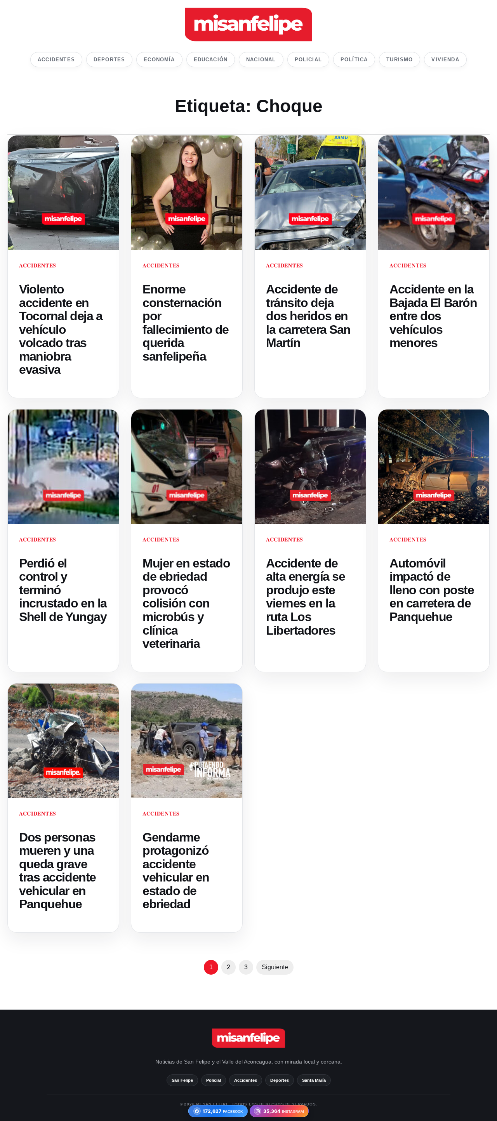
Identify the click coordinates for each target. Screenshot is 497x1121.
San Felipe (182, 1080)
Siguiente (275, 967)
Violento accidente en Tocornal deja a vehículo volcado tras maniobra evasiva (60, 329)
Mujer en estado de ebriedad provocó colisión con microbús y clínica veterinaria (186, 603)
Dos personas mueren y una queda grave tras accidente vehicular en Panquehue (57, 870)
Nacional (261, 59)
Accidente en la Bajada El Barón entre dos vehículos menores (433, 316)
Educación (211, 59)
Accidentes (56, 59)
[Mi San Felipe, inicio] (248, 24)
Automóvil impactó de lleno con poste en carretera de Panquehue (431, 590)
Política (354, 59)
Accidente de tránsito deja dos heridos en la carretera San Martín (308, 316)
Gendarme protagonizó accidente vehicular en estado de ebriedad (175, 870)
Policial (308, 59)
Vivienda (445, 59)
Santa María (314, 1080)
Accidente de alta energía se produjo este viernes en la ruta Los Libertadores (305, 596)
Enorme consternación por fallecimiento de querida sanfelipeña (185, 322)
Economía (159, 59)
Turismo (399, 59)
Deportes (109, 59)
